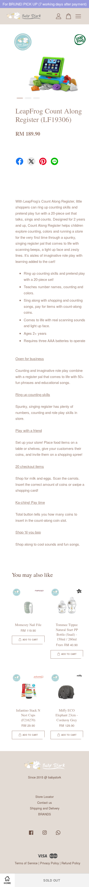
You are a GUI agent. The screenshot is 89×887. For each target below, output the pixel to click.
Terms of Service (26, 863)
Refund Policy (70, 863)
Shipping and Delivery (44, 808)
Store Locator (44, 796)
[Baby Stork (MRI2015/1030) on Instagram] (44, 834)
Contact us (44, 802)
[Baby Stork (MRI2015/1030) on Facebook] (31, 834)
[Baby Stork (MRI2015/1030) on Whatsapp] (58, 834)
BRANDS (44, 814)
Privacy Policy (49, 863)
